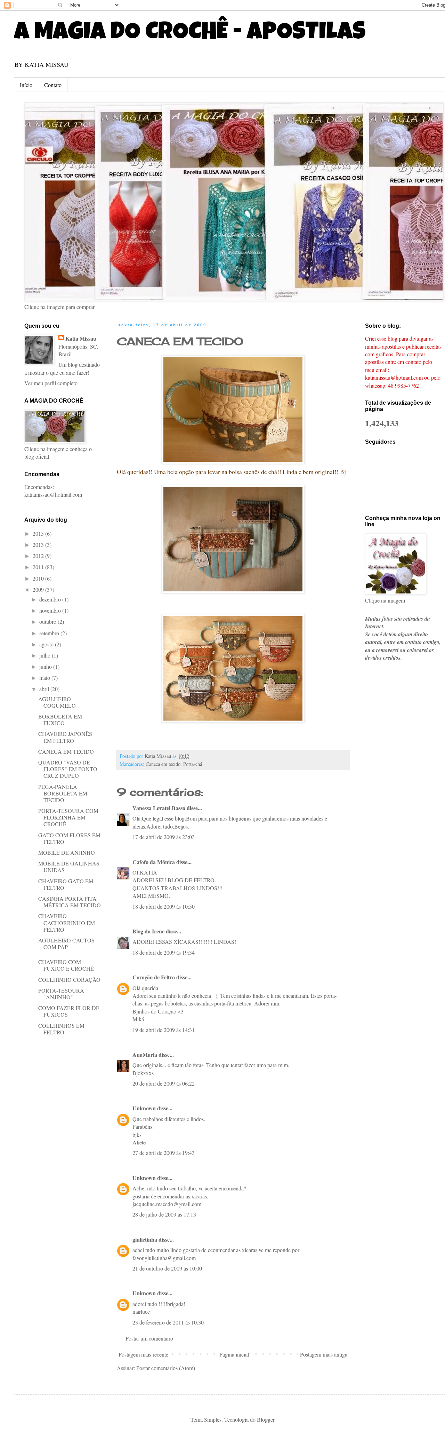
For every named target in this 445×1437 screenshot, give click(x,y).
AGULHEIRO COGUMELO (57, 702)
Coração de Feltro (153, 977)
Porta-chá (192, 764)
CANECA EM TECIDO (180, 341)
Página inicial (234, 1354)
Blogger (265, 1419)
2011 (39, 566)
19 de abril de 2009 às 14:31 (163, 1029)
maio (45, 677)
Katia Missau (80, 338)
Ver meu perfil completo (51, 383)
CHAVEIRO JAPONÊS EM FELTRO (65, 737)
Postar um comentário (149, 1338)
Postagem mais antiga (323, 1354)
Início (26, 84)
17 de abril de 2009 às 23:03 (163, 836)
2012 (39, 555)
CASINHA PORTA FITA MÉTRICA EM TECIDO (69, 902)
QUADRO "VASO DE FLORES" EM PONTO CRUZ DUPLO (67, 769)
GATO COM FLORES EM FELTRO (69, 838)
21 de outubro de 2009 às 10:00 (167, 1268)
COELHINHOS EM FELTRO (61, 1029)
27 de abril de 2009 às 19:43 (163, 1152)
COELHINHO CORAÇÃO (69, 979)
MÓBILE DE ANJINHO (66, 852)
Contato (53, 84)
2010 (39, 578)
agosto (47, 644)
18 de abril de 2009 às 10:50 (163, 906)
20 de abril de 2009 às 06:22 (163, 1083)
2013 (39, 544)
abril (44, 688)
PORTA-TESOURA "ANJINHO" (61, 994)
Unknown (144, 1108)
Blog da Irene (148, 931)
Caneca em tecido (163, 764)
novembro (50, 610)
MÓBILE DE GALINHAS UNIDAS (68, 866)
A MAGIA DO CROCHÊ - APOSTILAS (190, 34)
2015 (39, 533)
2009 (39, 589)
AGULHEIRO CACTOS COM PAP (66, 943)
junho (46, 666)
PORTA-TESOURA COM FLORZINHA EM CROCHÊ (68, 817)
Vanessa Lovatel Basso (158, 808)
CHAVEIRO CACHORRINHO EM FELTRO (66, 922)
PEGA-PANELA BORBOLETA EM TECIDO (62, 793)
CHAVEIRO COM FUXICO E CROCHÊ (66, 965)
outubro (48, 621)
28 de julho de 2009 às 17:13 (164, 1214)
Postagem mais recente (143, 1354)
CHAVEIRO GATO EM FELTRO (66, 884)
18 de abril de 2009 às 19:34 (163, 952)
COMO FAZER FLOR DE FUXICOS (68, 1011)
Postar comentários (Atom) (165, 1368)
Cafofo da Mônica (153, 862)
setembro (49, 633)
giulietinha (144, 1239)
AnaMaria (144, 1054)
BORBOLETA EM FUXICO (60, 720)
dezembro (50, 599)
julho (45, 655)
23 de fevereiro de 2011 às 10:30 (168, 1322)
